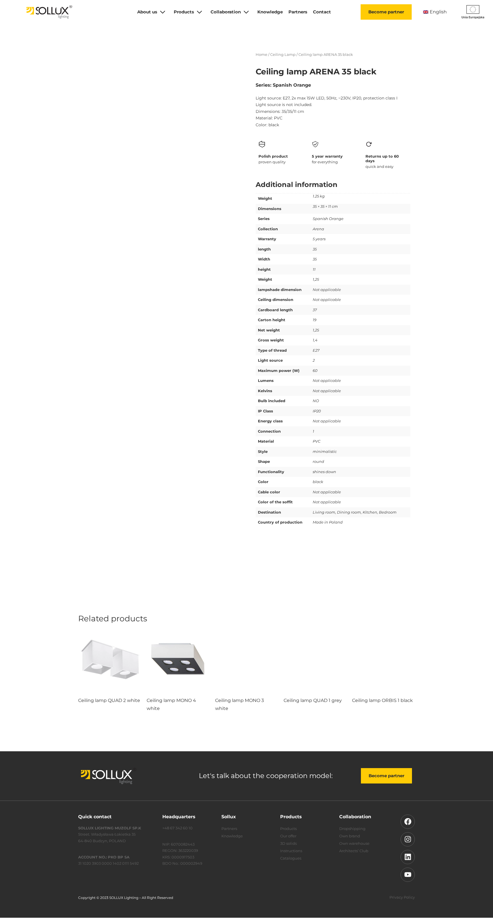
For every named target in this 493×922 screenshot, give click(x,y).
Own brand (349, 836)
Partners (297, 12)
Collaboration (226, 12)
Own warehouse (354, 843)
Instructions (291, 850)
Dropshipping (352, 828)
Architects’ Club (353, 850)
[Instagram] (408, 839)
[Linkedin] (408, 857)
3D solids (288, 843)
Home (261, 54)
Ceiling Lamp (283, 54)
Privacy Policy (402, 897)
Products (184, 12)
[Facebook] (408, 822)
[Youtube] (408, 875)
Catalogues (290, 858)
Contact (322, 12)
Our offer (288, 836)
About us (147, 12)
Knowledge (270, 12)
